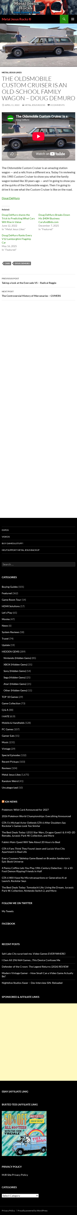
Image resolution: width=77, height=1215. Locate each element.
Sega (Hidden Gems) (15, 677)
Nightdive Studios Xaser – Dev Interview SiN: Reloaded (32, 982)
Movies (6, 619)
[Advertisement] (38, 1042)
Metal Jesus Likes (12, 72)
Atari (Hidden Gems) (15, 683)
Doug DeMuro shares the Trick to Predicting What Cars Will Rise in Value (18, 218)
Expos (5, 530)
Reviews (6, 768)
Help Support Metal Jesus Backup (20, 550)
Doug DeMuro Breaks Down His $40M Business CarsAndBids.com (54, 218)
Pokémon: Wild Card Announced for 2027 (25, 809)
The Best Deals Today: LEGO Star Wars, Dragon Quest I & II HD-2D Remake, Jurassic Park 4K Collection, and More (38, 834)
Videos (6, 536)
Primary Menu (72, 19)
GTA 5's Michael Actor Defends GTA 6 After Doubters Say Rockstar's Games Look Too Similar (34, 824)
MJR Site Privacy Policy (15, 1174)
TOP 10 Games (10, 696)
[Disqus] (38, 359)
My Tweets (8, 911)
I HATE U (7, 716)
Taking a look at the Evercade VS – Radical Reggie (29, 280)
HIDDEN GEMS (10, 651)
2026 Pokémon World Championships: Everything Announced (36, 816)
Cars (7, 263)
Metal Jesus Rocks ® (16, 19)
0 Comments (57, 105)
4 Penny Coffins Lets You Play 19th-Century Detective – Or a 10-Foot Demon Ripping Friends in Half (37, 869)
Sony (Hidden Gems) (15, 670)
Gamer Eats (8, 735)
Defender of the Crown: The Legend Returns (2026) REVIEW (35, 966)
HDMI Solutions (11, 606)
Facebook (8, 923)
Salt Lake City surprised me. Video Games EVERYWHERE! (34, 953)
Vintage (6, 748)
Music (5, 742)
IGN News (11, 801)
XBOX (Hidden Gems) (15, 664)
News (5, 625)
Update (6, 645)
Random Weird (10, 781)
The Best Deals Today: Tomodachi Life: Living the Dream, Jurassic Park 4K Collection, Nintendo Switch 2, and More (38, 889)
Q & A (5, 709)
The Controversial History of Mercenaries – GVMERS (31, 293)
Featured (7, 593)
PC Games (7, 729)
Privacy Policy (8, 1210)
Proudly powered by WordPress (32, 1210)
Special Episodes (11, 755)
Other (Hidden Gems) (15, 690)
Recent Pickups (10, 761)
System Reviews (10, 632)
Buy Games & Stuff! (12, 543)
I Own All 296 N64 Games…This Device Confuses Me (31, 960)
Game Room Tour (11, 599)
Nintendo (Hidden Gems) (17, 658)
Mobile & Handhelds (13, 722)
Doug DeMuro (11, 198)
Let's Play (7, 612)
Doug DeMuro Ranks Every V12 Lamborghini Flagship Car (17, 239)
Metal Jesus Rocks (35, 105)
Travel (5, 638)
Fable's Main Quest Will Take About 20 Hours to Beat (31, 842)
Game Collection (11, 703)
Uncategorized (10, 787)
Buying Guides (10, 586)
